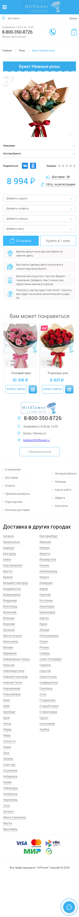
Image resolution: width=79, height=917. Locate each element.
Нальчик (9, 665)
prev (7, 340)
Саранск (45, 665)
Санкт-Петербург (51, 659)
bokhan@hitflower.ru (36, 440)
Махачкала (10, 641)
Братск (7, 571)
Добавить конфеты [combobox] (17, 208)
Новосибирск (12, 694)
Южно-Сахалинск (14, 817)
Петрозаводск (49, 635)
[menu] (4, 7)
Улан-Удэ (9, 764)
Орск (6, 718)
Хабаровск (10, 776)
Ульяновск (10, 770)
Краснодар (47, 606)
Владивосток (12, 589)
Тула (6, 753)
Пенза (7, 723)
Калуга (44, 577)
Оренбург (9, 712)
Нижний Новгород (15, 677)
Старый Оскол (49, 706)
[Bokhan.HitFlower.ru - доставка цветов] (39, 408)
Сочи (43, 694)
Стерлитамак (48, 712)
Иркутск (45, 553)
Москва (8, 647)
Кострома (46, 600)
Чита (6, 805)
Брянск (8, 577)
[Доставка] (16, 477)
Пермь (7, 729)
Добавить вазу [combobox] (15, 228)
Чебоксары (10, 788)
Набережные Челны (16, 659)
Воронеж (9, 624)
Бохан (73, 18)
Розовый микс (21, 373)
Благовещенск (12, 565)
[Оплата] (16, 486)
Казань (44, 565)
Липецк (44, 630)
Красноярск (47, 612)
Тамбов (44, 729)
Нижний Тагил (12, 682)
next (71, 340)
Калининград (48, 571)
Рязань (44, 647)
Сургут (44, 718)
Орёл (6, 706)
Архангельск (11, 542)
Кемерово (46, 583)
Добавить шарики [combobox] (17, 198)
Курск (43, 624)
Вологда (8, 618)
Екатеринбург (49, 536)
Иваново (45, 542)
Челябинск (10, 794)
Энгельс (8, 811)
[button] (58, 240)
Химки (7, 782)
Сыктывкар (47, 723)
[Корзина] (74, 31)
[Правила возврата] (16, 494)
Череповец (10, 800)
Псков (44, 641)
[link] (52, 32)
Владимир (10, 600)
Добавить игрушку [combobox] (17, 218)
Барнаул (8, 548)
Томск (7, 747)
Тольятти (9, 741)
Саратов (45, 671)
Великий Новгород (15, 583)
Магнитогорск (12, 635)
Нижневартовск (13, 671)
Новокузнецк (11, 688)
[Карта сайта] (64, 490)
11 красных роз (58, 373)
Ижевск (45, 548)
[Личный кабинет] (64, 473)
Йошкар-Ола (48, 559)
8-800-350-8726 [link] (17, 32)
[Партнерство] (16, 502)
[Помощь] (64, 481)
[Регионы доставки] (16, 510)
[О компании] (16, 469)
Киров (44, 589)
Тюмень (8, 759)
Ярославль (10, 829)
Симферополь (49, 682)
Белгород (9, 553)
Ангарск (8, 536)
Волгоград (10, 606)
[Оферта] (64, 498)
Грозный (9, 630)
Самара (45, 653)
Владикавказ (12, 594)
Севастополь (48, 677)
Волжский (9, 612)
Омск (6, 700)
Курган (44, 618)
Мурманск (10, 653)
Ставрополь (48, 700)
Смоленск (46, 688)
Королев (45, 594)
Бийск (7, 559)
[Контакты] (64, 506)
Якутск (7, 823)
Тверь (7, 735)
